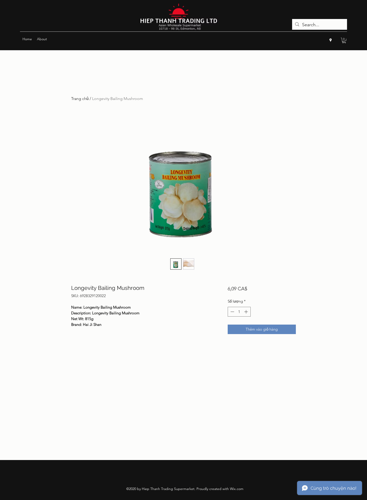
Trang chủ (80, 98)
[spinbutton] (239, 311)
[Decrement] (231, 311)
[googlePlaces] (330, 40)
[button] (344, 40)
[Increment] (246, 311)
